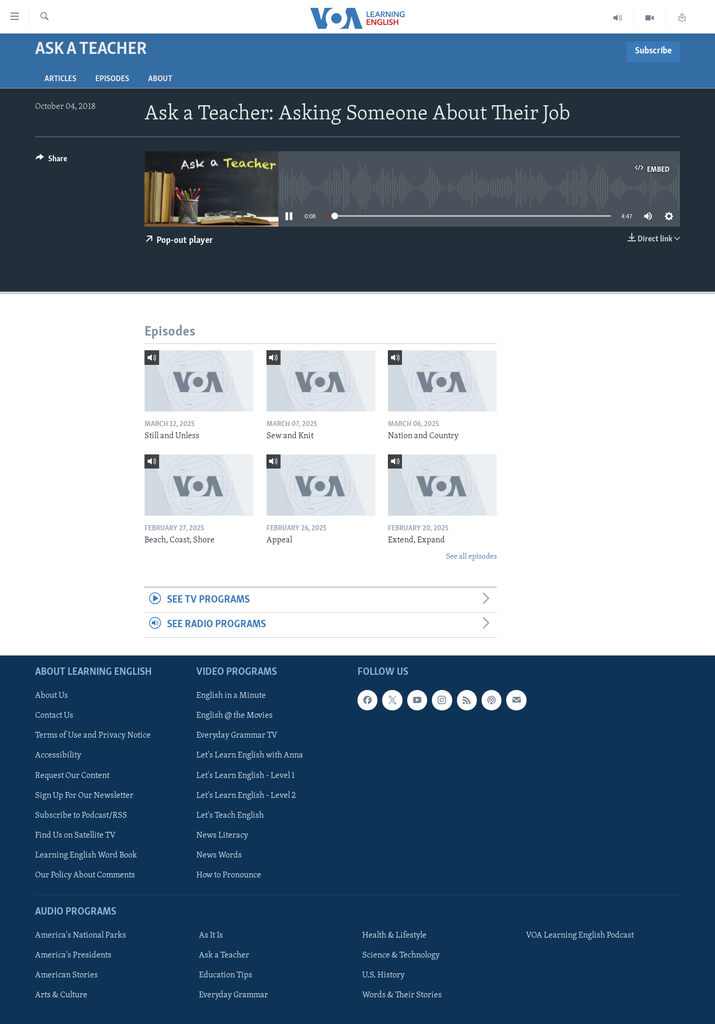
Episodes (112, 79)
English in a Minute (231, 696)
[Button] (51, 161)
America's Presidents (73, 955)
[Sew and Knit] (320, 380)
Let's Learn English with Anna (249, 755)
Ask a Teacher (224, 955)
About (160, 79)
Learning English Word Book (86, 855)
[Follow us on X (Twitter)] (392, 700)
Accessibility (58, 755)
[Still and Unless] (198, 380)
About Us (51, 696)
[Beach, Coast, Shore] (198, 485)
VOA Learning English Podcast (580, 935)
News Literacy (222, 835)
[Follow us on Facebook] (367, 700)
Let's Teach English (230, 815)
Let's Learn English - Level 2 (246, 795)
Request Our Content (72, 775)
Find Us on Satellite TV (75, 835)
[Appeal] (320, 485)
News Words (219, 855)
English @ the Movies (234, 715)
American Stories (66, 975)
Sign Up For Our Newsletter (84, 795)
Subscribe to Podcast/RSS (81, 815)
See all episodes (471, 557)
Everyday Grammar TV (236, 735)
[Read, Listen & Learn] (682, 18)
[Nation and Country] (442, 380)
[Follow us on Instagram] (442, 700)
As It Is (211, 935)
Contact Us (54, 715)
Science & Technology (401, 955)
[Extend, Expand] (442, 485)
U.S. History (383, 975)
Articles (60, 79)
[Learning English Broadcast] (618, 18)
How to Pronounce (228, 875)
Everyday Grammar (233, 995)
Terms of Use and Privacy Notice (93, 735)
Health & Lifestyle (394, 935)
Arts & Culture (61, 995)
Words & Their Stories (402, 995)
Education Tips (225, 975)
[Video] (650, 18)
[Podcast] (491, 700)
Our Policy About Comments (85, 875)
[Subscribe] (516, 700)
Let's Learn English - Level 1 (245, 775)
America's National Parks (80, 935)
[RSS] (467, 700)
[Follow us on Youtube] (417, 700)
